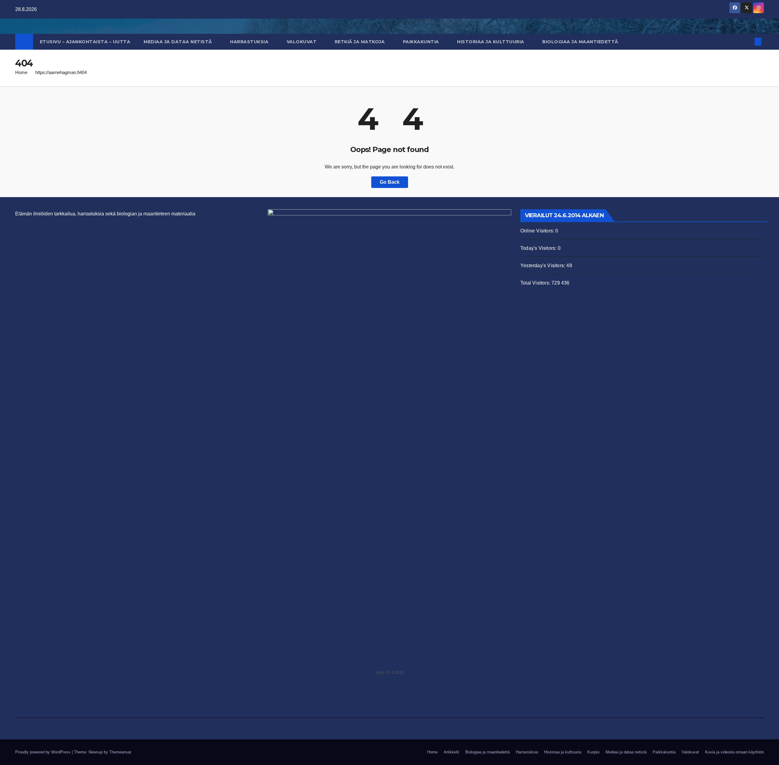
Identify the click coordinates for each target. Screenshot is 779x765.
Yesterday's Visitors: (543, 265)
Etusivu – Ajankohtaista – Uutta (85, 41)
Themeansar (120, 752)
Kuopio (593, 752)
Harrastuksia (250, 41)
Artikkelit (451, 752)
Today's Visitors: (539, 248)
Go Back (390, 182)
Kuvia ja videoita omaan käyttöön (734, 752)
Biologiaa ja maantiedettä (581, 41)
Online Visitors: (537, 230)
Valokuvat (302, 41)
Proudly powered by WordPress (43, 752)
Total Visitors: (535, 282)
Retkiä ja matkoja (360, 41)
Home (21, 72)
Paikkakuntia (422, 41)
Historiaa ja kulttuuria (491, 41)
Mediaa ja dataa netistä (178, 41)
